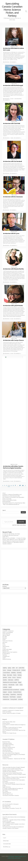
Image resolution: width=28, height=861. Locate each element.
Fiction (4, 639)
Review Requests (6, 501)
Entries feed (6, 840)
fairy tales (9, 675)
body (4, 670)
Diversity (19, 672)
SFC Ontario (5, 791)
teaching (19, 694)
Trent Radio (13, 697)
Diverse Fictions (6, 723)
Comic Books (6, 672)
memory (5, 684)
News (4, 643)
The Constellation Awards (9, 822)
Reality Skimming (6, 787)
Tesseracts (5, 697)
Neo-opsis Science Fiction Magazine (11, 753)
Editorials (5, 638)
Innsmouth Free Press (7, 751)
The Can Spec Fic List (8, 794)
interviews (10, 680)
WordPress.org (6, 846)
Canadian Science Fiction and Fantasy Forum (13, 770)
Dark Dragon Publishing (8, 744)
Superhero (13, 694)
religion (5, 692)
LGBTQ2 (17, 680)
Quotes (4, 647)
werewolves (6, 699)
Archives (5, 586)
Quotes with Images (7, 649)
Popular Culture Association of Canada (11, 713)
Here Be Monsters (7, 750)
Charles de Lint (16, 670)
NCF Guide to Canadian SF (9, 782)
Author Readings (6, 633)
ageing (5, 667)
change (9, 670)
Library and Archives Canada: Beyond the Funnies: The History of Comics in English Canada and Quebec (14, 774)
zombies (20, 699)
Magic (19, 682)
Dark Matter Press (7, 746)
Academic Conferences (8, 631)
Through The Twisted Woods (9, 733)
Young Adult (13, 699)
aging (9, 667)
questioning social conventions (11, 689)
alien (13, 667)
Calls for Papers (6, 635)
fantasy (19, 675)
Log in (4, 837)
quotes (22, 689)
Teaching (5, 655)
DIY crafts (5, 636)
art (16, 667)
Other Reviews (6, 646)
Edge (4, 675)
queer (10, 687)
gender (5, 677)
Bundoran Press (6, 741)
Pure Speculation (6, 805)
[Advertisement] (14, 565)
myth (17, 684)
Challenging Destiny (7, 743)
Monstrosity (11, 684)
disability (13, 672)
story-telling (6, 694)
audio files (21, 667)
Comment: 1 (13, 62)
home (9, 677)
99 (23, 485)
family (14, 675)
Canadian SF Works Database (9, 771)
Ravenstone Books (7, 755)
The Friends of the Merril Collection (11, 795)
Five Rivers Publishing (8, 748)
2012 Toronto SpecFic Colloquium (11, 804)
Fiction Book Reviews (8, 640)
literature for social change (10, 682)
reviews (10, 692)
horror (14, 677)
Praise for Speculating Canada (9, 500)
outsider (5, 687)
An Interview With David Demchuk (10, 535)
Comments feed (7, 843)
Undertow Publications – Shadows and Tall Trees (14, 758)
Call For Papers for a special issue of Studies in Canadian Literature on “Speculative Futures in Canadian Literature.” (13, 542)
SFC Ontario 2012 (7, 806)
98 (20, 485)
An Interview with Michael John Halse (11, 533)
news (21, 684)
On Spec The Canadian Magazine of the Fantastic (14, 754)
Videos (11, 138)
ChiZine (23, 670)
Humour (19, 677)
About (4, 493)
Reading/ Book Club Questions (10, 652)
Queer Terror (5, 536)
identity (5, 680)
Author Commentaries (8, 632)
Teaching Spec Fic (7, 792)
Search (4, 510)
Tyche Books (6, 757)
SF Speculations (6, 653)
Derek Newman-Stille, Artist (9, 721)
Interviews (6, 62)
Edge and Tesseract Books (9, 747)
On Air (11, 98)
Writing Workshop (7, 659)
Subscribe (21, 521)
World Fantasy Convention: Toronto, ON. (12, 808)
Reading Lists (6, 650)
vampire (19, 697)
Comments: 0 (7, 100)
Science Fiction (17, 692)
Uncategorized (17, 98)
